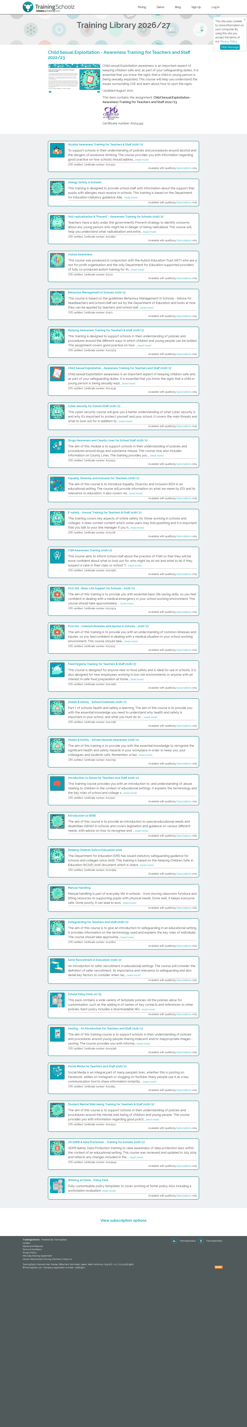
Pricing (142, 7)
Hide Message (230, 47)
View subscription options (123, 1220)
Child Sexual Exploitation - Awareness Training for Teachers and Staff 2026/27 (120, 368)
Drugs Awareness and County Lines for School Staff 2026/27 (108, 440)
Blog (178, 7)
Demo (160, 7)
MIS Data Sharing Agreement (37, 1256)
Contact (26, 1243)
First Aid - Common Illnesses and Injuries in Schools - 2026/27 (108, 626)
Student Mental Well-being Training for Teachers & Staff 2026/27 (111, 1104)
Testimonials (36, 1259)
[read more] (142, 159)
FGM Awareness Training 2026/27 (90, 550)
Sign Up (196, 7)
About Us (67, 1259)
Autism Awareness (80, 254)
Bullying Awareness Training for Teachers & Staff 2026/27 (106, 330)
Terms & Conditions (32, 1249)
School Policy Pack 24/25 (84, 994)
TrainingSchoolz (187, 1241)
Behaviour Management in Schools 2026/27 (97, 292)
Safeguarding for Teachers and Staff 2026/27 (98, 922)
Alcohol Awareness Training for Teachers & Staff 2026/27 (105, 144)
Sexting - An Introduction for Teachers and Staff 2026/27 (105, 1028)
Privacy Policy (228, 41)
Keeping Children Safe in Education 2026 (95, 850)
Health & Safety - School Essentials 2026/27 (97, 702)
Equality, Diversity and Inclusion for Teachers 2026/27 (103, 478)
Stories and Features (33, 1246)
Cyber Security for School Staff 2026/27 (94, 406)
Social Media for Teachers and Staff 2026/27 (97, 1066)
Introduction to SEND (82, 815)
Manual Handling (79, 887)
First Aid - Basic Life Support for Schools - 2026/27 (101, 588)
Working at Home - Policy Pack (88, 1180)
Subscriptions (184, 168)
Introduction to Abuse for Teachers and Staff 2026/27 (103, 777)
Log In (215, 7)
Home (26, 1259)
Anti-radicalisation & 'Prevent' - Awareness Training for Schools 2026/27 (116, 216)
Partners (57, 1259)
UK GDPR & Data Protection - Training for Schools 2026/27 (106, 1142)
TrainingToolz (60, 1239)
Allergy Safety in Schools (84, 182)
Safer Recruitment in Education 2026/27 (95, 959)
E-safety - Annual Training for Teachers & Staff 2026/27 (105, 512)
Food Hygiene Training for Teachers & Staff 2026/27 (102, 664)
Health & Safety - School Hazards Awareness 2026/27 (103, 739)
